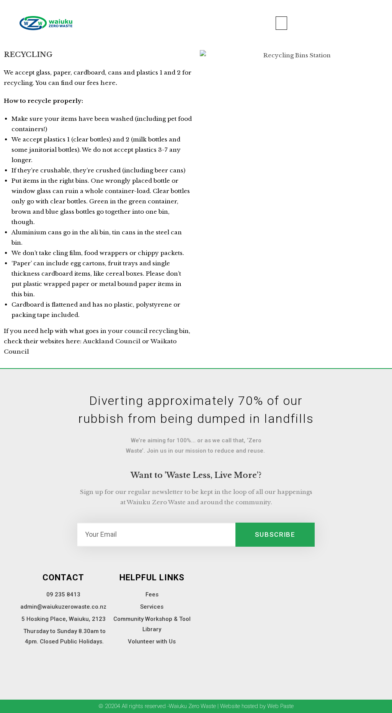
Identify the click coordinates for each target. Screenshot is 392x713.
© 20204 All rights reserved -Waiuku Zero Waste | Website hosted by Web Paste (196, 706)
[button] (281, 23)
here (108, 82)
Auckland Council (112, 341)
